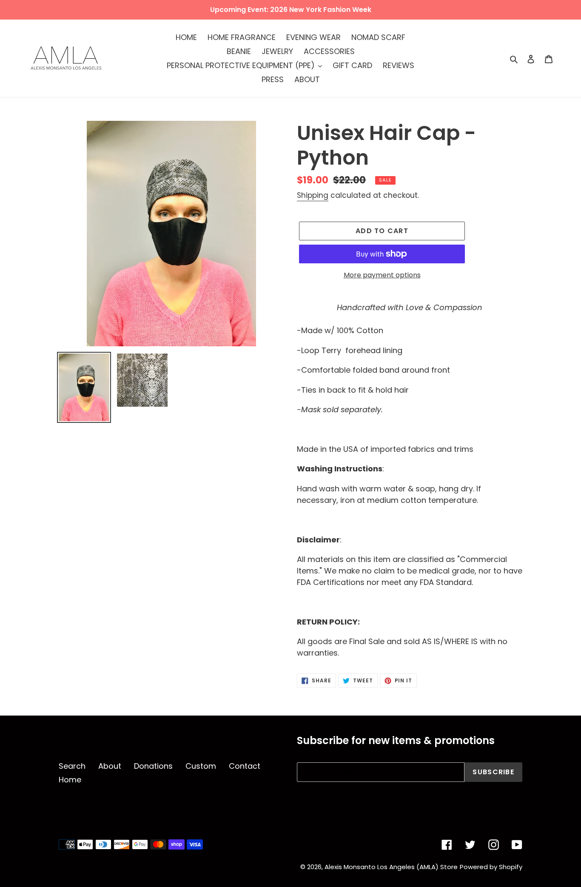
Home (70, 779)
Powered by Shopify (491, 866)
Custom (200, 766)
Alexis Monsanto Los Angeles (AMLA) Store (391, 866)
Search (72, 766)
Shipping (312, 195)
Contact (244, 766)
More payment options (382, 275)
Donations (153, 766)
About (109, 766)
